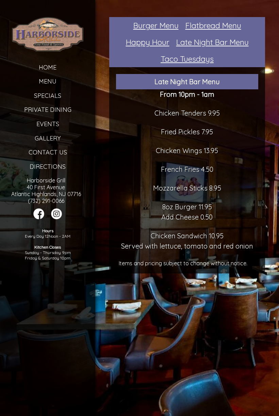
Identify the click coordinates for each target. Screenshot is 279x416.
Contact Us (48, 152)
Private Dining (47, 110)
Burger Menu (156, 25)
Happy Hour (147, 42)
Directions (48, 166)
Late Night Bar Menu (212, 42)
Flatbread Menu (213, 25)
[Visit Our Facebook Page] (38, 217)
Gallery (48, 138)
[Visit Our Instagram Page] (56, 217)
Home (47, 67)
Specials (47, 96)
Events (47, 124)
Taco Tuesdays (187, 59)
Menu (47, 81)
